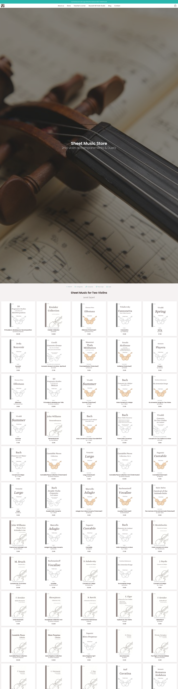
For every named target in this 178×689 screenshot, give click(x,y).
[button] (175, 5)
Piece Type (100, 287)
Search (70, 286)
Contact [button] (117, 6)
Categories (79, 287)
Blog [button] (109, 6)
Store (69, 6)
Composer (90, 287)
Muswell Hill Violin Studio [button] (97, 6)
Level (109, 287)
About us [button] (61, 6)
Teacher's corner (80, 6)
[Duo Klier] (2, 5)
